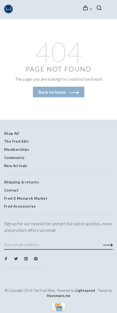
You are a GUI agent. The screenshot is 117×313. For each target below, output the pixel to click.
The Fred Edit (16, 141)
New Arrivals (15, 166)
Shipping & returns (21, 182)
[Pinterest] (36, 259)
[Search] (100, 9)
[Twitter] (16, 259)
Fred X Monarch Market (25, 198)
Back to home (52, 92)
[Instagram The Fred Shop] (26, 259)
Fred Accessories (20, 206)
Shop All (11, 133)
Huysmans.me (58, 295)
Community (14, 157)
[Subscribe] (106, 245)
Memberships (16, 149)
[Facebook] (6, 259)
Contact (11, 190)
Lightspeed (85, 290)
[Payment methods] (58, 309)
